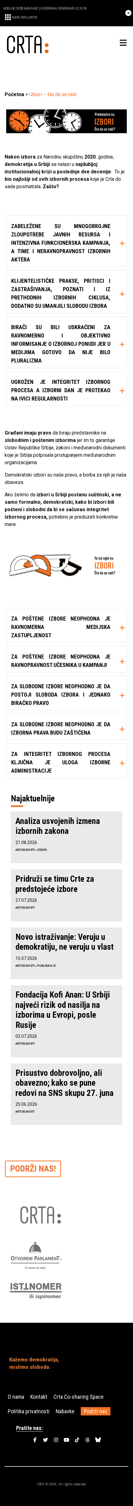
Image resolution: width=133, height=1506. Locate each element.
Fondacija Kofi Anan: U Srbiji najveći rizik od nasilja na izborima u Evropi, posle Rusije (62, 1010)
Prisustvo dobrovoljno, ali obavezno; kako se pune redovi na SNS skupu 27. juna (64, 1083)
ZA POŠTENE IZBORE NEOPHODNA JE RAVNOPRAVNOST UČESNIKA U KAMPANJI (60, 660)
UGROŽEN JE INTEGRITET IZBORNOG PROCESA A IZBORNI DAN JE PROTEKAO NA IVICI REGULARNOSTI (60, 390)
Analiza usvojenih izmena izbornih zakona (57, 826)
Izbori (42, 849)
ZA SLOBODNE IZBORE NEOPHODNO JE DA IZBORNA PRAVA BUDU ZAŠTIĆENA (60, 728)
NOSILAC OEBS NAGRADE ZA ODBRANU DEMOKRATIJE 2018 (45, 8)
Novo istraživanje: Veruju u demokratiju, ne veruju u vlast (64, 942)
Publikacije (46, 965)
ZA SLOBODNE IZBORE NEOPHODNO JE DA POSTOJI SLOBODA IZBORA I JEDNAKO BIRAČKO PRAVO (60, 694)
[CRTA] (35, 43)
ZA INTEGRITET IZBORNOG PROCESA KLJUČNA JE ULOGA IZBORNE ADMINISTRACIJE (60, 762)
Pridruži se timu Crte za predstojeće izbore (54, 884)
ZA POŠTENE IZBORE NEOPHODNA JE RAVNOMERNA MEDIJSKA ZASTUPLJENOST (60, 626)
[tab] (66, 241)
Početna (14, 94)
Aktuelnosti (25, 849)
